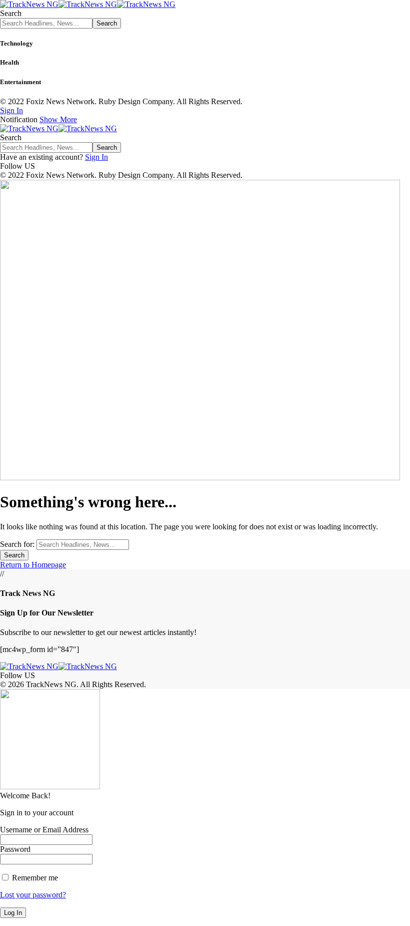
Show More (58, 119)
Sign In (96, 157)
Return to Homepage (33, 564)
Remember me (34, 877)
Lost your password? (33, 894)
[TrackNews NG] (88, 4)
